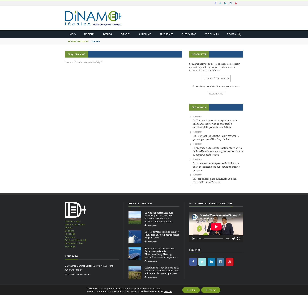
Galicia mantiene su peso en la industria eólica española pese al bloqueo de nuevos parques (162, 270)
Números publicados (75, 224)
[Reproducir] (193, 238)
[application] (216, 227)
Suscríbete (70, 237)
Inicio (72, 34)
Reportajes (166, 34)
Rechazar (211, 289)
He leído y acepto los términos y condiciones (217, 86)
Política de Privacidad (75, 240)
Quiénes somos (72, 221)
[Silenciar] (233, 238)
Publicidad (70, 233)
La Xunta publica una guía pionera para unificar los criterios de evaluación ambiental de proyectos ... (159, 217)
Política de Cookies (74, 243)
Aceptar (191, 289)
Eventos (125, 34)
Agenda (107, 34)
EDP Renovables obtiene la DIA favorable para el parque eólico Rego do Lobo (162, 234)
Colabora (69, 230)
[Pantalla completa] (238, 238)
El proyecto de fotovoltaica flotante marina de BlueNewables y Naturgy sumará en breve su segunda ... (161, 253)
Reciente (133, 203)
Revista (231, 34)
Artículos (145, 34)
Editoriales (211, 34)
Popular (147, 203)
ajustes (168, 291)
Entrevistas (188, 34)
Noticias (89, 34)
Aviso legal (70, 246)
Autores (69, 227)
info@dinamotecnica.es (79, 274)
